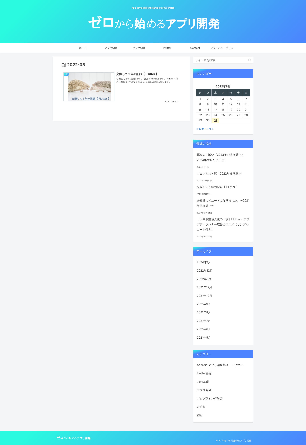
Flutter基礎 (204, 373)
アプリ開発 (204, 390)
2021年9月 (204, 304)
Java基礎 (203, 381)
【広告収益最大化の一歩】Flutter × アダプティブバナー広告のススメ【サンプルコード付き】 (223, 224)
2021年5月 (204, 337)
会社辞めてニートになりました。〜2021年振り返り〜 (223, 203)
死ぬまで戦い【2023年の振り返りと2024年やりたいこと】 (220, 157)
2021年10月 (204, 295)
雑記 (200, 415)
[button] (249, 60)
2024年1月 (204, 262)
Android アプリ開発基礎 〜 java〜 (220, 365)
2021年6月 (204, 329)
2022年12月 (205, 270)
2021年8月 (204, 312)
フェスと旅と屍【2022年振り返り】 (220, 173)
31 (215, 120)
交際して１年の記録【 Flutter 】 (218, 187)
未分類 (201, 406)
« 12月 (200, 129)
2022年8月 (204, 279)
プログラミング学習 (210, 398)
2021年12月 (204, 287)
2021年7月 (204, 320)
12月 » (209, 129)
